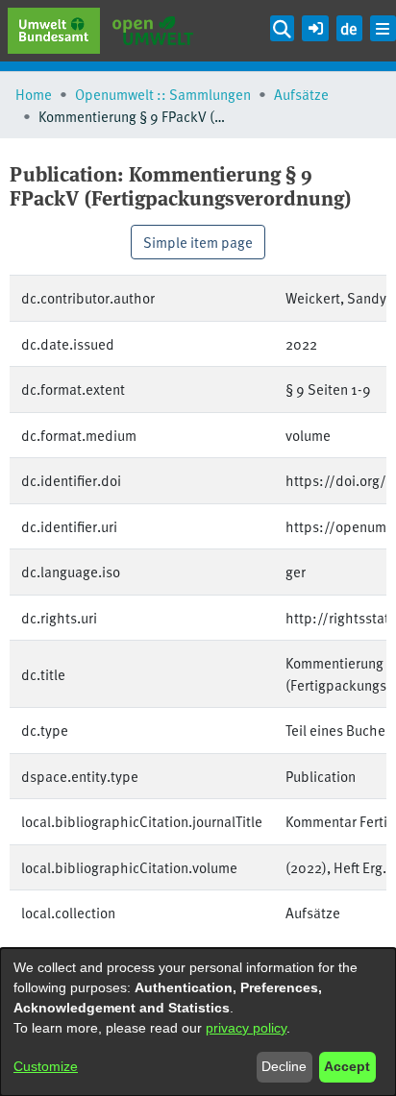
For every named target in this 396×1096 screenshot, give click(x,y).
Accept (347, 1066)
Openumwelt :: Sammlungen (163, 94)
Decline (284, 1066)
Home (33, 94)
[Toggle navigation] (383, 28)
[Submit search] (282, 28)
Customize (45, 1066)
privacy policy (246, 1027)
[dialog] (198, 1022)
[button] (315, 25)
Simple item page (198, 241)
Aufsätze (301, 94)
